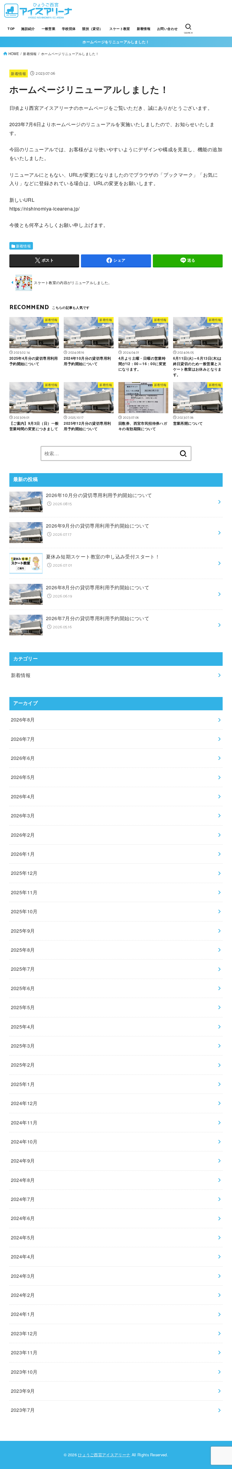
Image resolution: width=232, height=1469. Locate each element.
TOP (11, 28)
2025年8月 (23, 949)
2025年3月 (23, 1045)
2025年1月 (23, 1084)
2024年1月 (23, 1313)
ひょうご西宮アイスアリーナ (104, 1455)
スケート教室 (119, 28)
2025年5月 (23, 1007)
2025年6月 (23, 988)
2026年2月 (23, 834)
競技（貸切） (92, 28)
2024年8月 (23, 1179)
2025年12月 (24, 872)
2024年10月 (24, 1141)
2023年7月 (23, 1409)
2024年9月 (23, 1160)
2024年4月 (23, 1256)
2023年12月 (24, 1333)
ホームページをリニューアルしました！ (115, 41)
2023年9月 (23, 1390)
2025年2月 (23, 1064)
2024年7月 (23, 1199)
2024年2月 (23, 1294)
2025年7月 (23, 968)
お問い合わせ (167, 28)
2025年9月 (23, 930)
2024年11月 (24, 1122)
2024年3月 (23, 1275)
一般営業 (49, 28)
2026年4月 (23, 796)
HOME (13, 53)
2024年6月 (23, 1218)
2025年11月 (24, 892)
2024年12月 (24, 1103)
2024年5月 (23, 1237)
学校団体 (69, 28)
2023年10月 (24, 1371)
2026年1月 (23, 853)
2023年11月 (24, 1352)
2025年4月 (23, 1026)
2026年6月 (23, 757)
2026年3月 (23, 815)
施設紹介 (28, 28)
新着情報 (144, 28)
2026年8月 (23, 719)
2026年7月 (23, 738)
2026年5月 (23, 777)
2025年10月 (24, 911)
